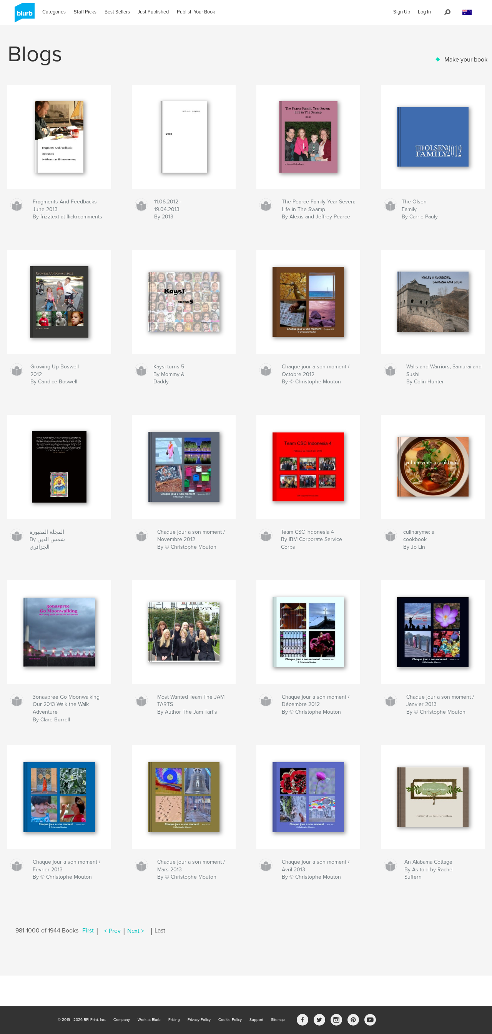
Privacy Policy (199, 1019)
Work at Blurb (149, 1019)
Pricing (174, 1019)
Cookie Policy (230, 1019)
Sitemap (278, 1019)
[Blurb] (23, 16)
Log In (424, 12)
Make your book (465, 59)
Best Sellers (117, 12)
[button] (467, 12)
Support (256, 1019)
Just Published (153, 12)
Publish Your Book (196, 12)
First (88, 931)
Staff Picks (85, 12)
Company (121, 1019)
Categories (54, 12)
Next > (135, 931)
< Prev (112, 931)
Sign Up (401, 12)
